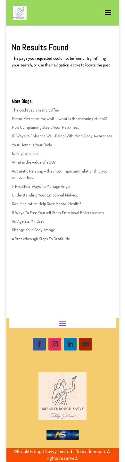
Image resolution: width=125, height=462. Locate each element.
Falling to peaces (25, 153)
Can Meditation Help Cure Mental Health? (46, 203)
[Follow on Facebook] (39, 344)
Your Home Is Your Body (32, 144)
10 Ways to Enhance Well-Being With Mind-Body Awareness (62, 135)
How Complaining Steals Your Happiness (45, 127)
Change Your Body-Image (33, 229)
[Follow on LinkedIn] (70, 344)
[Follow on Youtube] (85, 344)
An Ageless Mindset (28, 221)
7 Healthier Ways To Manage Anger (41, 186)
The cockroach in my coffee (35, 109)
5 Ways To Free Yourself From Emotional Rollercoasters (58, 212)
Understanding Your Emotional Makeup (45, 194)
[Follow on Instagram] (54, 344)
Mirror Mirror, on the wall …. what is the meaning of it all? (59, 118)
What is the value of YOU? (33, 162)
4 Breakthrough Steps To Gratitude (41, 238)
